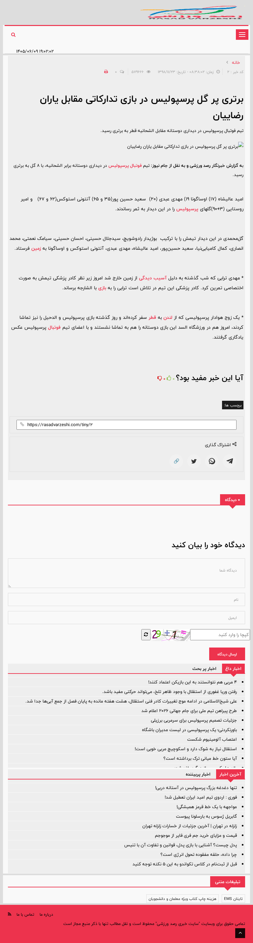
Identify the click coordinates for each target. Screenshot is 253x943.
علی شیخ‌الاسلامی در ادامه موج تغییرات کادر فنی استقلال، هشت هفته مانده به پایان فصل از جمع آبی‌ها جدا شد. (131, 701)
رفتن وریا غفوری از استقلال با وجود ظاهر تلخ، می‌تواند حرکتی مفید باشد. (169, 692)
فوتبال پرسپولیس (125, 165)
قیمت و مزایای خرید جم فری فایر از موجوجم (196, 835)
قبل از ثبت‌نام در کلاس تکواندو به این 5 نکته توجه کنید (184, 864)
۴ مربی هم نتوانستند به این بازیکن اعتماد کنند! (192, 682)
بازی (102, 288)
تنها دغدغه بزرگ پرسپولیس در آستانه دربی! (196, 788)
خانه (236, 62)
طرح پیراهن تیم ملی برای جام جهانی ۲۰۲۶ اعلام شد (189, 711)
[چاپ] (105, 71)
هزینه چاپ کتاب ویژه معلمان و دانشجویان (182, 898)
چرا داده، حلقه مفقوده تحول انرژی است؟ (198, 854)
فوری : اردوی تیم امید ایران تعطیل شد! (201, 797)
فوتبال (54, 327)
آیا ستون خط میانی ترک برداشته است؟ (200, 758)
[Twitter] (194, 461)
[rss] (9, 914)
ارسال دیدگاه (227, 654)
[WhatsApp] (212, 461)
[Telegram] (230, 461)
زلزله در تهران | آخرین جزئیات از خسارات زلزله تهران (189, 826)
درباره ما (46, 914)
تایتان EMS (233, 898)
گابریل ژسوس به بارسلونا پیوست (206, 816)
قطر (152, 317)
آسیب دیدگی (153, 278)
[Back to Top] (240, 933)
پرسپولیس (187, 209)
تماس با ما (25, 914)
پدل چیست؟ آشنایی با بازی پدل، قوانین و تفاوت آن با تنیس (180, 845)
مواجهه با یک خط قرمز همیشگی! (207, 807)
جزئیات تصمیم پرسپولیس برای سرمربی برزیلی (194, 720)
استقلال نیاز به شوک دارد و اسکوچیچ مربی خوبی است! (186, 749)
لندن (167, 317)
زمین (36, 248)
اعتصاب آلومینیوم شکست (212, 739)
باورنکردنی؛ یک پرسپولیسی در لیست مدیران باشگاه (189, 730)
